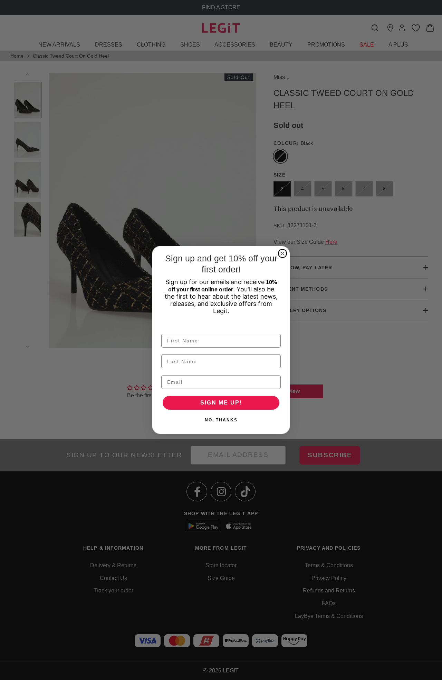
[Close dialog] (282, 253)
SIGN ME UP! (221, 403)
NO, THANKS (221, 420)
